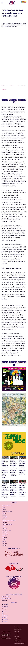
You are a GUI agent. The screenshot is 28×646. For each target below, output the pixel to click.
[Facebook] (9, 100)
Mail (4, 610)
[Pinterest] (25, 100)
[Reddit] (23, 100)
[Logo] (12, 2)
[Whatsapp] (5, 100)
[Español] (25, 1)
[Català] (22, 1)
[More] (14, 102)
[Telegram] (14, 100)
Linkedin (5, 608)
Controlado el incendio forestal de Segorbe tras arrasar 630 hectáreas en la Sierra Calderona (5, 491)
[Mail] (2, 610)
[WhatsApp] (2, 616)
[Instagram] (7, 100)
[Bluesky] (19, 100)
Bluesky (5, 617)
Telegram (6, 611)
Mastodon (6, 619)
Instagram (6, 606)
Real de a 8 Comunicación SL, (6, 635)
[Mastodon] (16, 100)
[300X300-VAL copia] (14, 444)
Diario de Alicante (5, 596)
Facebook (6, 604)
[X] (12, 100)
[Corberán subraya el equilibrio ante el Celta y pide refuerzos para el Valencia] (14, 481)
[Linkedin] (21, 100)
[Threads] (2, 621)
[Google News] (3, 100)
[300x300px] (14, 390)
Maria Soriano (22, 86)
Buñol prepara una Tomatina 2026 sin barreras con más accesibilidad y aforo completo (22, 467)
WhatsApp (6, 615)
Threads (5, 621)
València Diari (5, 600)
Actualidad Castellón (6, 598)
